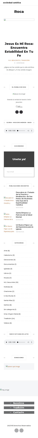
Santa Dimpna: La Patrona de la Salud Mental (24, 215)
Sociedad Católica (12, 3)
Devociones (8, 260)
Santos (6, 305)
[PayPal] (17, 112)
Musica (6, 278)
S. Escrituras (8, 296)
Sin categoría (9, 309)
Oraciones (8, 291)
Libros (6, 273)
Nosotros (18, 403)
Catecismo (8, 255)
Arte (5, 251)
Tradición (25, 60)
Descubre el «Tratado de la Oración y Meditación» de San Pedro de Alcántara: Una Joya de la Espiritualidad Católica (25, 198)
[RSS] (21, 112)
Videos (6, 323)
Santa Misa (8, 300)
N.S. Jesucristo (14, 60)
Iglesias (7, 269)
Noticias (7, 287)
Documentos (9, 264)
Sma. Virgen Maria (11, 314)
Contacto (18, 412)
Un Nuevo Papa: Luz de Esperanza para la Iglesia (24, 227)
